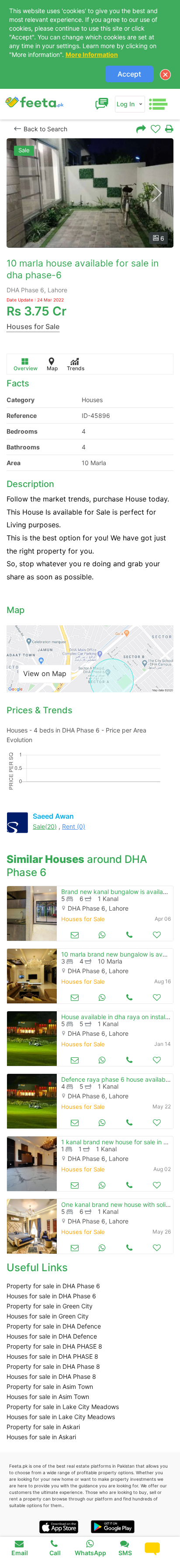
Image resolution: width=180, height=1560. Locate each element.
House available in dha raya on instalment (120, 1016)
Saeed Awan (53, 816)
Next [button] (156, 193)
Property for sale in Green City (50, 1306)
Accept (129, 74)
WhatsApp (90, 1552)
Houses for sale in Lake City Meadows (61, 1416)
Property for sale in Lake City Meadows (63, 1406)
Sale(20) (45, 826)
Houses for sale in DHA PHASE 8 (52, 1356)
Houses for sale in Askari (41, 1437)
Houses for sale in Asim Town (48, 1396)
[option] (90, 193)
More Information (92, 54)
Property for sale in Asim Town (50, 1386)
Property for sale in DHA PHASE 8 (54, 1346)
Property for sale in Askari (43, 1426)
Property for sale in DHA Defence (54, 1326)
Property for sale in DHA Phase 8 (53, 1366)
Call (55, 1552)
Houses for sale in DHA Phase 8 (51, 1376)
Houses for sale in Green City (48, 1316)
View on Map (44, 673)
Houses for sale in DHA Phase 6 (51, 1296)
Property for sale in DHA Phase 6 (53, 1286)
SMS (125, 1552)
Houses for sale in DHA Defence (52, 1336)
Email (19, 1552)
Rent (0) (73, 826)
